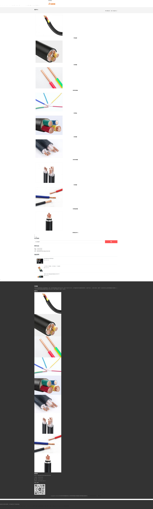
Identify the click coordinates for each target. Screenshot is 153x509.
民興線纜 (75, 37)
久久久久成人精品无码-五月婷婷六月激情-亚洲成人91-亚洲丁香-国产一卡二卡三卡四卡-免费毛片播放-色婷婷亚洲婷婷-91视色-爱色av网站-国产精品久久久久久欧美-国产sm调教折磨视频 (34, 506)
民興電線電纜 (75, 208)
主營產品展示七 (75, 232)
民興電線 (75, 113)
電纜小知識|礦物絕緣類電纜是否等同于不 (52, 274)
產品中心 (115, 10)
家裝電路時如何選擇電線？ (49, 258)
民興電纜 (75, 64)
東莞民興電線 (75, 90)
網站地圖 (99, 495)
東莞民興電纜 (75, 159)
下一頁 (35, 237)
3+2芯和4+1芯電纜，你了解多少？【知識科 (52, 266)
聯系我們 (36, 473)
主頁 (111, 10)
